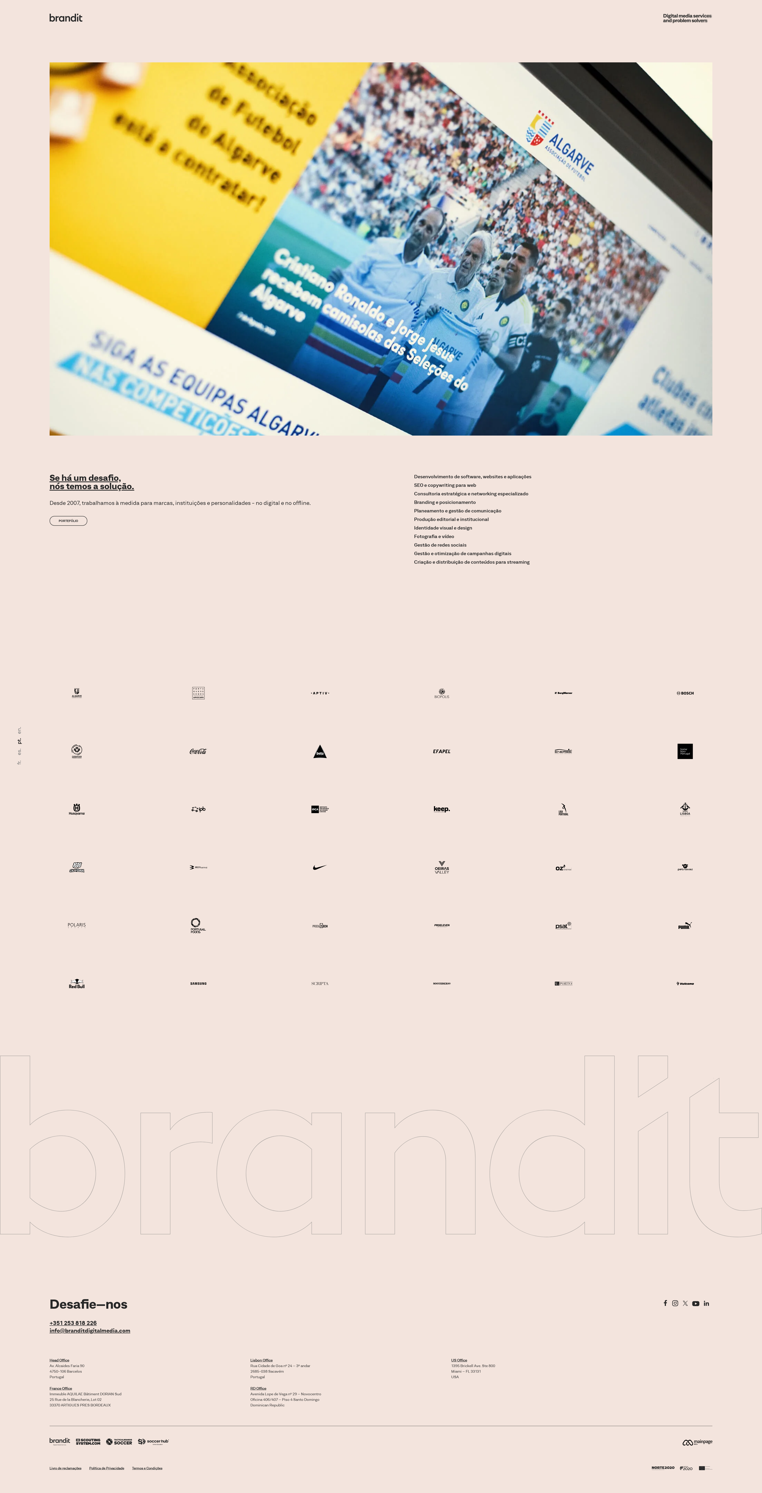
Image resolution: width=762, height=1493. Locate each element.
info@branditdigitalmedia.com (90, 1330)
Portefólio (68, 521)
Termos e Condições (147, 1468)
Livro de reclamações (65, 1468)
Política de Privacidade (106, 1468)
